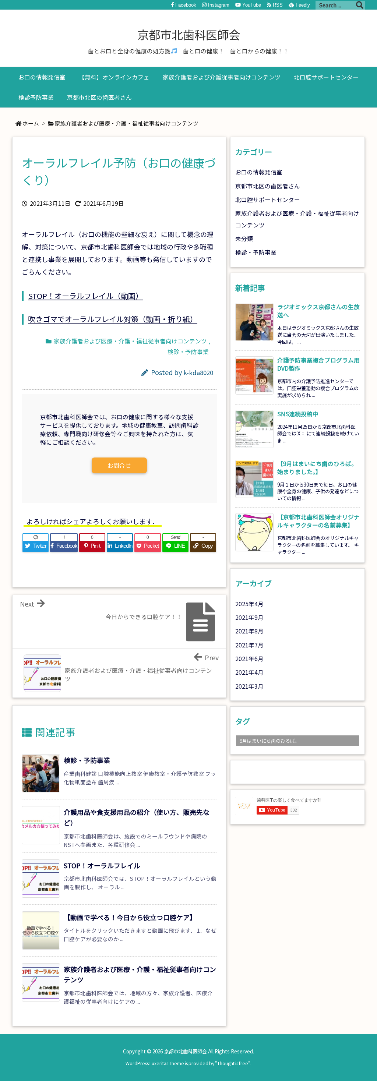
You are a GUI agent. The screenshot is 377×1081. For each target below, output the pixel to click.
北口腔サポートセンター (267, 199)
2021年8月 (249, 631)
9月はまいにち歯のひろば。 (270, 740)
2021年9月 (249, 617)
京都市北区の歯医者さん (267, 186)
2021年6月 (249, 658)
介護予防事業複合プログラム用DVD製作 (318, 364)
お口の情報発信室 (258, 172)
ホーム (30, 123)
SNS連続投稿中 (297, 414)
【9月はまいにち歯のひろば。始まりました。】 (317, 467)
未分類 (244, 238)
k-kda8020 (198, 372)
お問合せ (119, 465)
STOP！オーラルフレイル (102, 865)
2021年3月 (249, 686)
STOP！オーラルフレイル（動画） (85, 295)
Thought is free (232, 1063)
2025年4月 (249, 604)
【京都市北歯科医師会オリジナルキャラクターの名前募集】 (318, 521)
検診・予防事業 (188, 351)
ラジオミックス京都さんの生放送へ (318, 311)
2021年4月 (249, 672)
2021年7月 (249, 645)
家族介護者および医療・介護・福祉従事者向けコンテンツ (126, 123)
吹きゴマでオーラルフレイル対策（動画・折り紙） (112, 319)
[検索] (359, 5)
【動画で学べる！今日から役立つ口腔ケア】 (130, 917)
